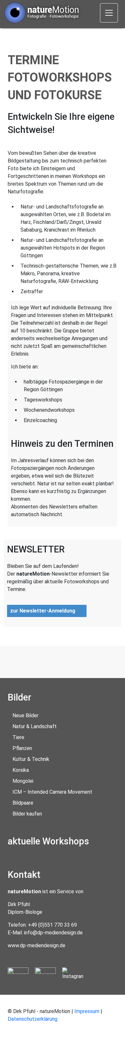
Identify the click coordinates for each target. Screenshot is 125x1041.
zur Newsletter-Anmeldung (42, 611)
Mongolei (23, 781)
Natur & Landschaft (35, 726)
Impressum (86, 1011)
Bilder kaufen (27, 814)
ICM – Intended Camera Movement (52, 792)
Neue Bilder (25, 715)
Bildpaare (23, 803)
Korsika (21, 770)
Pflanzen (22, 748)
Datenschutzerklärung (32, 1019)
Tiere (18, 737)
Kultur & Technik (31, 759)
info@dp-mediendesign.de (53, 933)
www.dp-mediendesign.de (36, 945)
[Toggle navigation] (109, 12)
